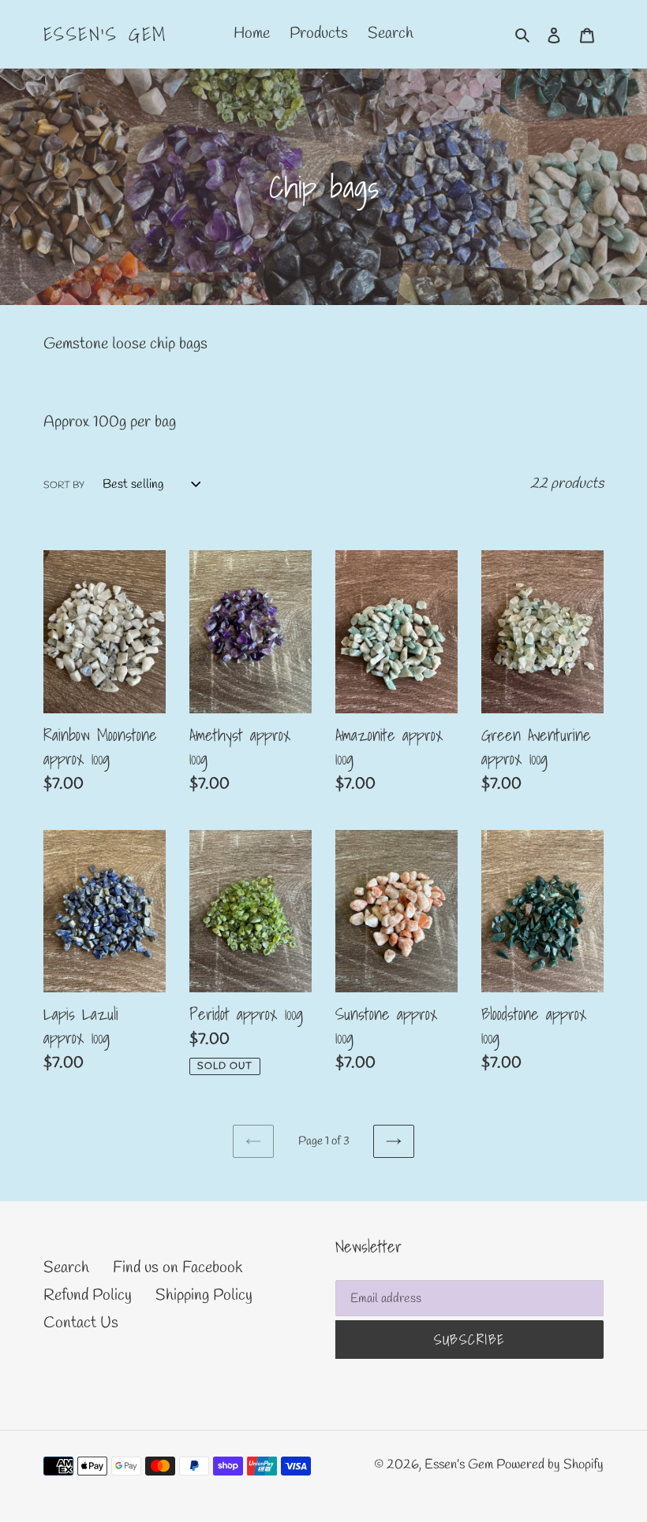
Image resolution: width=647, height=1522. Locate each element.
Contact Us (80, 1323)
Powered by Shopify (550, 1465)
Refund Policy (87, 1295)
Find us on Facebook (177, 1267)
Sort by (63, 485)
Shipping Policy (203, 1295)
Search (66, 1267)
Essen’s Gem (104, 34)
